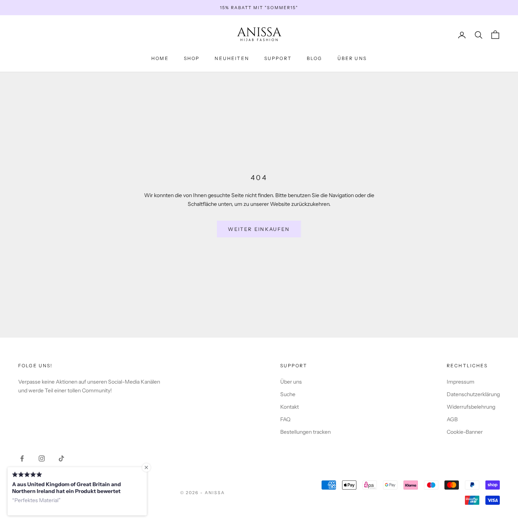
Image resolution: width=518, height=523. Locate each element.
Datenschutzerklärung (473, 394)
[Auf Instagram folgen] (42, 458)
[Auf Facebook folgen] (22, 458)
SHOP (192, 58)
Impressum (460, 381)
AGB (452, 419)
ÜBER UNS (352, 58)
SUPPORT (278, 58)
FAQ (285, 419)
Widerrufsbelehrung (471, 406)
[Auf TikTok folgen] (61, 458)
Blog (314, 58)
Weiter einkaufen (259, 229)
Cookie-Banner (465, 431)
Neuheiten (232, 58)
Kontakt (289, 406)
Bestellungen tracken (305, 431)
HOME (160, 58)
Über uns (291, 381)
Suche (287, 394)
